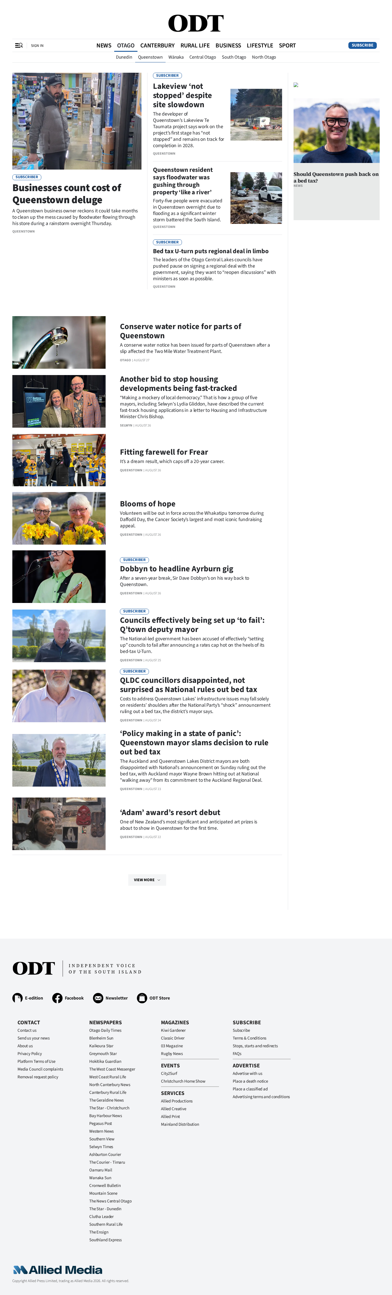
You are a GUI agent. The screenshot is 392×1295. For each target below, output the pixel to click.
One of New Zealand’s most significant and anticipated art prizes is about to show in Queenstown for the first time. (188, 825)
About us (25, 1046)
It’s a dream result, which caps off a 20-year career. (172, 461)
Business (228, 45)
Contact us (27, 1030)
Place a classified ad (250, 1089)
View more (144, 880)
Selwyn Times (101, 1147)
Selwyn (126, 425)
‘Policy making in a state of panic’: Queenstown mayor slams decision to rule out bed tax (194, 743)
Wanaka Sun (100, 1178)
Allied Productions (177, 1101)
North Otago (264, 57)
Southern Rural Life (106, 1224)
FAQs (237, 1054)
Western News (101, 1131)
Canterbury (157, 45)
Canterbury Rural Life (107, 1093)
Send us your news (33, 1038)
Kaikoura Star (101, 1046)
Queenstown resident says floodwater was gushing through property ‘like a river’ (183, 181)
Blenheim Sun (101, 1038)
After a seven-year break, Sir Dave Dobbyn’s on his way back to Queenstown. (184, 581)
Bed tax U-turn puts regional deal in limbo (211, 251)
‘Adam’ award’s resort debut (170, 812)
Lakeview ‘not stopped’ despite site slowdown (182, 95)
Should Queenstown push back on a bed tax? (336, 177)
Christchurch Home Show (183, 1081)
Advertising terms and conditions (261, 1097)
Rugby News (172, 1054)
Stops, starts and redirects (255, 1046)
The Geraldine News (106, 1100)
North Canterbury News (109, 1085)
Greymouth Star (103, 1054)
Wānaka (176, 57)
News (103, 45)
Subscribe (362, 45)
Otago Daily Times (105, 1030)
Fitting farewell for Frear (164, 452)
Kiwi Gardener (173, 1030)
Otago (126, 45)
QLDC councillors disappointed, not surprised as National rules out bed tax (188, 685)
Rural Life (195, 45)
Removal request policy (38, 1077)
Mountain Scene (103, 1193)
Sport (287, 45)
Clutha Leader (101, 1217)
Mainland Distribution (180, 1124)
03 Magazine (172, 1046)
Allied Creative (173, 1109)
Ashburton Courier (105, 1155)
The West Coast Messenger (112, 1069)
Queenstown (150, 57)
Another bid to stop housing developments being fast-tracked (178, 383)
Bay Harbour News (105, 1116)
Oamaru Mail (100, 1170)
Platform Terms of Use (36, 1061)
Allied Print (170, 1117)
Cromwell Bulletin (105, 1186)
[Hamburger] (19, 45)
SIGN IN (37, 45)
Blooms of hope (148, 504)
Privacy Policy (30, 1054)
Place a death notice (250, 1081)
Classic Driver (173, 1038)
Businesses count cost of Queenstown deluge (66, 193)
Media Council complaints (40, 1069)
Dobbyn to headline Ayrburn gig (176, 569)
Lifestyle (260, 45)
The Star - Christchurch (109, 1108)
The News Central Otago (110, 1201)
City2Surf (169, 1074)
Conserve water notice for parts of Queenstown (180, 331)
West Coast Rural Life (107, 1077)
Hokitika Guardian (105, 1061)
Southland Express (105, 1240)
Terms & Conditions (249, 1038)
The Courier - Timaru (107, 1162)
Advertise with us (247, 1074)
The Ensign (98, 1232)
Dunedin (124, 57)
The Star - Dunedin (105, 1209)
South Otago (234, 57)
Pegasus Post (100, 1124)
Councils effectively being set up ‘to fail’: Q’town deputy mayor (192, 624)
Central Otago (202, 57)
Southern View (102, 1139)
